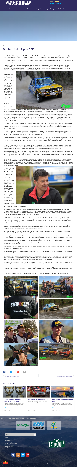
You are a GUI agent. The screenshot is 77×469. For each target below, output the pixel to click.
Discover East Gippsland (11, 443)
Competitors (39, 9)
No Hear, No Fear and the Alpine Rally (38, 399)
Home (10, 9)
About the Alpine (27, 9)
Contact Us (61, 9)
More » (5, 407)
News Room (18, 9)
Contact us (8, 447)
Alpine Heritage (50, 9)
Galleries (7, 440)
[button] (67, 8)
